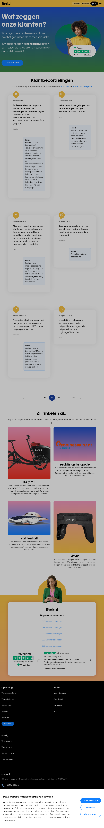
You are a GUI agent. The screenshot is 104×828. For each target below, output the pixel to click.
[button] (94, 4)
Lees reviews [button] (12, 62)
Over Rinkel (58, 699)
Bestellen (8, 724)
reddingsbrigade (75, 464)
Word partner (7, 741)
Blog (55, 711)
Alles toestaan (91, 801)
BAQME (29, 482)
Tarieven (5, 717)
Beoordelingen (60, 693)
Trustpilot (65, 87)
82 (45, 398)
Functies (5, 711)
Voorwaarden (7, 747)
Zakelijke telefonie (9, 693)
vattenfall (29, 538)
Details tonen (90, 814)
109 (73, 398)
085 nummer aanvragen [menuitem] (52, 621)
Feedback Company (82, 87)
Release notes (7, 759)
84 (59, 398)
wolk (75, 556)
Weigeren (90, 807)
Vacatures (58, 705)
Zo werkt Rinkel (8, 699)
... (38, 398)
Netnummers (7, 705)
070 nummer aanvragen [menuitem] (52, 634)
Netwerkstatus (8, 753)
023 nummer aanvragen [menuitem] (52, 640)
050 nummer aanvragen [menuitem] (52, 646)
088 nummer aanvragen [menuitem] (52, 627)
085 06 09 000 (13, 785)
